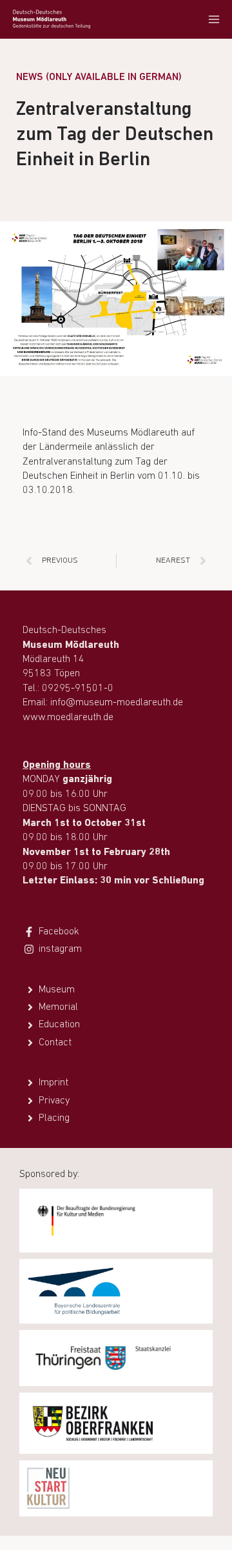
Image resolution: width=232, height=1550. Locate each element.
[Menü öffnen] (214, 19)
